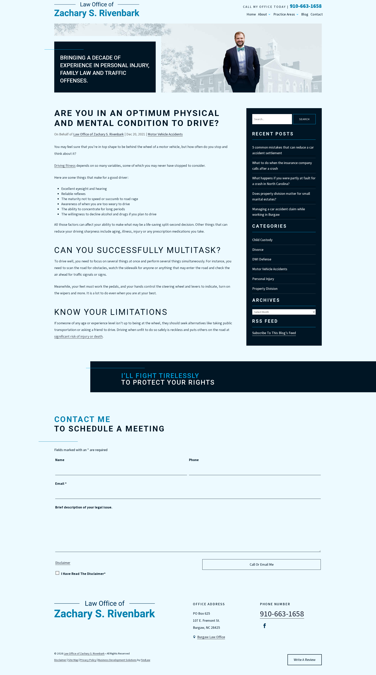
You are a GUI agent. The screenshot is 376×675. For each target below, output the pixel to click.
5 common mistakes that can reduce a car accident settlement (283, 150)
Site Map (73, 660)
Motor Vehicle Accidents (165, 134)
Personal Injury (263, 278)
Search (304, 119)
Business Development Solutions (117, 660)
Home (251, 14)
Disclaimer (62, 563)
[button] (372, 647)
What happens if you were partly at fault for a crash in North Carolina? (283, 181)
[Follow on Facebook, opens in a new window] (264, 626)
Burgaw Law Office (211, 637)
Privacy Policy (88, 660)
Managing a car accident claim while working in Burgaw (278, 212)
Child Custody (262, 239)
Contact (317, 14)
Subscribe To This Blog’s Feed (274, 333)
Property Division (264, 288)
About (262, 14)
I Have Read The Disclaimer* (83, 573)
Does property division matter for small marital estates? (281, 196)
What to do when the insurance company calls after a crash (282, 165)
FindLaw (145, 660)
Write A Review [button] (304, 659)
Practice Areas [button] (284, 14)
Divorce (257, 249)
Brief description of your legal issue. (83, 507)
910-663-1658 (306, 5)
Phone (194, 460)
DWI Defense (261, 259)
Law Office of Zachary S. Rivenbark (98, 134)
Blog (304, 14)
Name (59, 460)
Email (61, 483)
